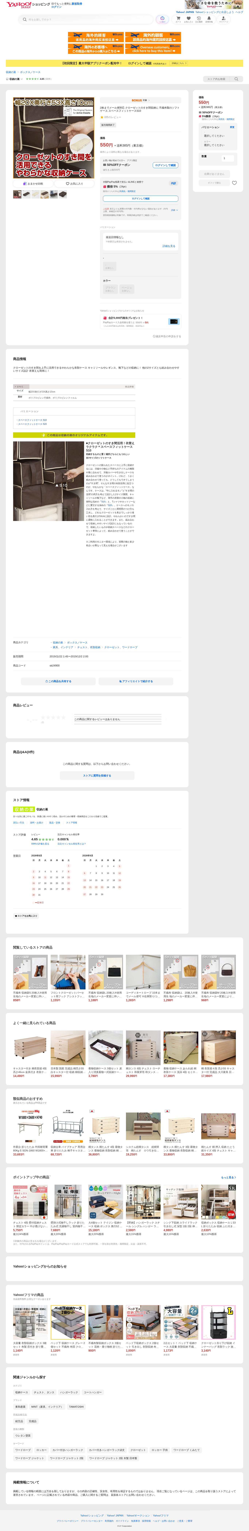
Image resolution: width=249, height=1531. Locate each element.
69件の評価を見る (40, 844)
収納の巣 (11, 72)
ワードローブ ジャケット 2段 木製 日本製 (113, 1458)
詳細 (173, 210)
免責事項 (135, 1521)
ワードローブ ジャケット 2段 (66, 1458)
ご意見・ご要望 (184, 1521)
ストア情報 (71, 822)
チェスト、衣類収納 (88, 647)
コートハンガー (93, 1392)
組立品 (19, 1421)
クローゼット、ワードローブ (120, 647)
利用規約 (109, 1521)
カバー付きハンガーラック (67, 1450)
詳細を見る (169, 246)
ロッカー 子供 (160, 1450)
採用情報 (146, 1521)
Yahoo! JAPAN (185, 12)
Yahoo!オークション (138, 1515)
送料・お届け (36, 822)
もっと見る (227, 1177)
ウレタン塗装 (23, 1435)
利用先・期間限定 (128, 191)
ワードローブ (23, 1450)
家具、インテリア (63, 647)
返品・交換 (54, 822)
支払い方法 (18, 822)
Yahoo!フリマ (161, 1515)
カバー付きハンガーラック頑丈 (107, 1450)
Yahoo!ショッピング (92, 1515)
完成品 (32, 1421)
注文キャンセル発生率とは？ (72, 844)
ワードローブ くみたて (187, 1450)
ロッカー (41, 1450)
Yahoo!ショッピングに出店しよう (214, 12)
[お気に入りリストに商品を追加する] (234, 183)
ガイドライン (122, 1521)
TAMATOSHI (76, 1406)
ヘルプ (239, 12)
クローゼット (138, 1450)
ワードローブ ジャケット (29, 1458)
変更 (232, 127)
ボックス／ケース (30, 72)
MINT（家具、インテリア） (47, 1406)
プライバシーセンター (92, 1521)
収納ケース (21, 1392)
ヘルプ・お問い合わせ (164, 1521)
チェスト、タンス (44, 1392)
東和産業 (20, 1406)
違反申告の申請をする (168, 336)
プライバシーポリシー (68, 1521)
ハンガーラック (69, 1392)
